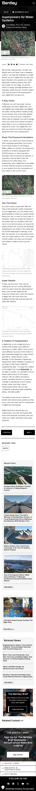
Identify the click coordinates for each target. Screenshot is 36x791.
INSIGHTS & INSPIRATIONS (12, 769)
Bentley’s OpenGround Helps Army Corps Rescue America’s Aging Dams (17, 676)
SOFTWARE (10, 774)
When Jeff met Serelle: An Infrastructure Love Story (13, 668)
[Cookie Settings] (2, 787)
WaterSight (25, 369)
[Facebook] (8, 784)
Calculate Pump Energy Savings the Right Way (18, 621)
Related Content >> (12, 720)
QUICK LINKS (11, 763)
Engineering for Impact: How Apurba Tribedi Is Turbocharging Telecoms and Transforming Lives (17, 647)
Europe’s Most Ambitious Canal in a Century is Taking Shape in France (17, 488)
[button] (9, 64)
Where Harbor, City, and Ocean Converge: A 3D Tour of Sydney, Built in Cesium (17, 548)
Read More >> (9, 629)
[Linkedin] (13, 784)
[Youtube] (23, 784)
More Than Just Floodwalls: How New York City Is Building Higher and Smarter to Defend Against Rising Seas (17, 658)
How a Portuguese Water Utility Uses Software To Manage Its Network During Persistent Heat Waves (18, 578)
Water (6, 12)
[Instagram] (28, 784)
